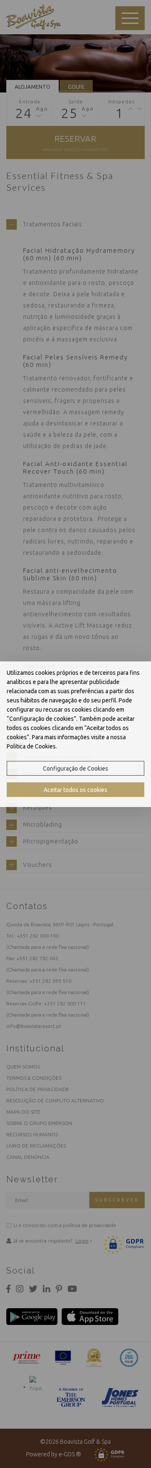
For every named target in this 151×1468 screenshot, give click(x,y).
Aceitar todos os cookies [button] (75, 790)
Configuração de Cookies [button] (75, 768)
